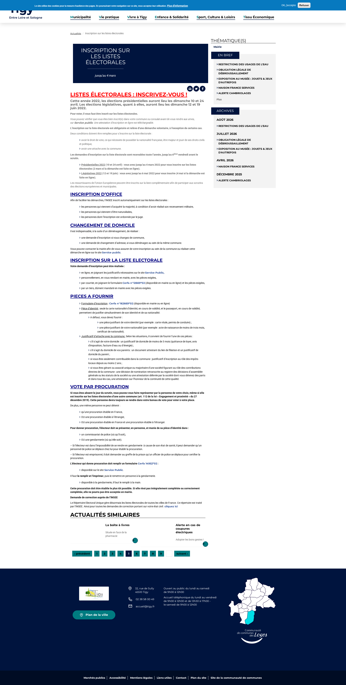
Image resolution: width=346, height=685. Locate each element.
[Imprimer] (190, 89)
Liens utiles (164, 677)
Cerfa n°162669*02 (121, 303)
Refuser (304, 5)
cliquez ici (171, 506)
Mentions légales (141, 677)
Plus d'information (177, 5)
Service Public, (154, 272)
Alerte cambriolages (234, 93)
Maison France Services (236, 87)
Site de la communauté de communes (236, 677)
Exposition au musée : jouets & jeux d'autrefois (245, 80)
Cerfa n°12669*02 (134, 283)
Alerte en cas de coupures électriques (188, 528)
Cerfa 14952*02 (147, 463)
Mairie (218, 46)
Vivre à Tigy (137, 17)
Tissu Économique (258, 17)
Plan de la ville (97, 615)
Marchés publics (94, 677)
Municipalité (80, 17)
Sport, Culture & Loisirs (216, 17)
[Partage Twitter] (196, 89)
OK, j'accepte (288, 5)
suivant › (182, 553)
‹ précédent (82, 553)
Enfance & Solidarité (171, 17)
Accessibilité (117, 677)
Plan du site (198, 677)
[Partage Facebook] (202, 89)
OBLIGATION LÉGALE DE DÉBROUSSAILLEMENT (234, 71)
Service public (111, 252)
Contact (181, 677)
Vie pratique (109, 17)
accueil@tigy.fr (145, 606)
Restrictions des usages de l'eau (243, 64)
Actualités (75, 33)
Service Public (113, 470)
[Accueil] (21, 11)
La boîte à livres (117, 525)
